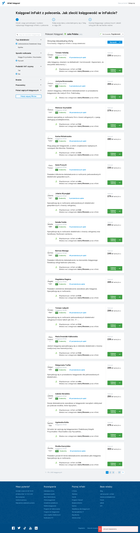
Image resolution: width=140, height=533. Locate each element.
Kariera (74, 506)
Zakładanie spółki (49, 494)
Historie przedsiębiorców (107, 497)
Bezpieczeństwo (77, 503)
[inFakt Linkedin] (36, 528)
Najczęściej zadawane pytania (25, 503)
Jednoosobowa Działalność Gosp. (29, 44)
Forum (102, 500)
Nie (19, 74)
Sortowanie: (111, 34)
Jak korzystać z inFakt (107, 494)
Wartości (74, 494)
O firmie (74, 491)
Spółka (20, 47)
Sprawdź (113, 42)
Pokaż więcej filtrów (28, 96)
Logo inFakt (3, 3)
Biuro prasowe (20, 497)
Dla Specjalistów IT (78, 512)
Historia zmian (76, 518)
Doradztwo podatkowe (51, 503)
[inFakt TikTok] (24, 528)
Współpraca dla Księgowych (81, 509)
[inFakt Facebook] (13, 528)
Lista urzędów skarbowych (52, 515)
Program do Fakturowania (52, 509)
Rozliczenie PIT (48, 518)
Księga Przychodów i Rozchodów (29, 57)
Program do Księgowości (51, 512)
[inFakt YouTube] (30, 528)
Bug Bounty (75, 515)
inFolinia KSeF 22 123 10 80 (24, 494)
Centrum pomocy (21, 500)
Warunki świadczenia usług (95, 528)
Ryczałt (21, 61)
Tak (19, 70)
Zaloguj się (131, 3)
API (101, 506)
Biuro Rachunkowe (50, 497)
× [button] (136, 528)
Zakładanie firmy (49, 491)
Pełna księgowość (49, 500)
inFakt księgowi (13, 3)
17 (119, 472)
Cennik (74, 497)
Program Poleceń (77, 500)
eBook (102, 503)
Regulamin (81, 528)
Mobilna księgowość (50, 506)
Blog (101, 491)
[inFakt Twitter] (19, 528)
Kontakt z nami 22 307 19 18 (24, 491)
